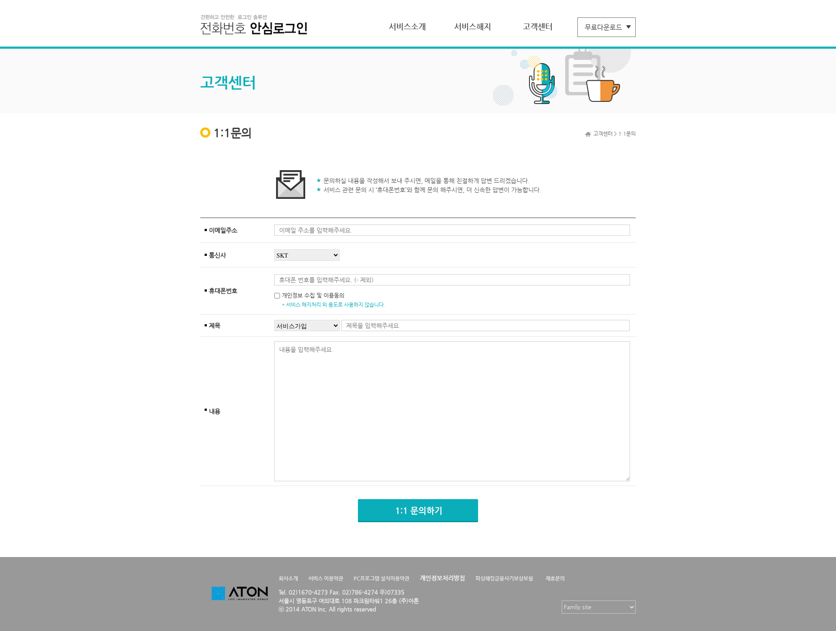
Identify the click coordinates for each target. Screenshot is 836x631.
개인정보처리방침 (442, 577)
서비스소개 (407, 26)
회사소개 (288, 578)
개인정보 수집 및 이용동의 (313, 295)
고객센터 (538, 26)
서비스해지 (472, 26)
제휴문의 (555, 578)
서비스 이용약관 (325, 578)
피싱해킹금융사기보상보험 (504, 578)
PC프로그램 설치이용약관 (381, 578)
